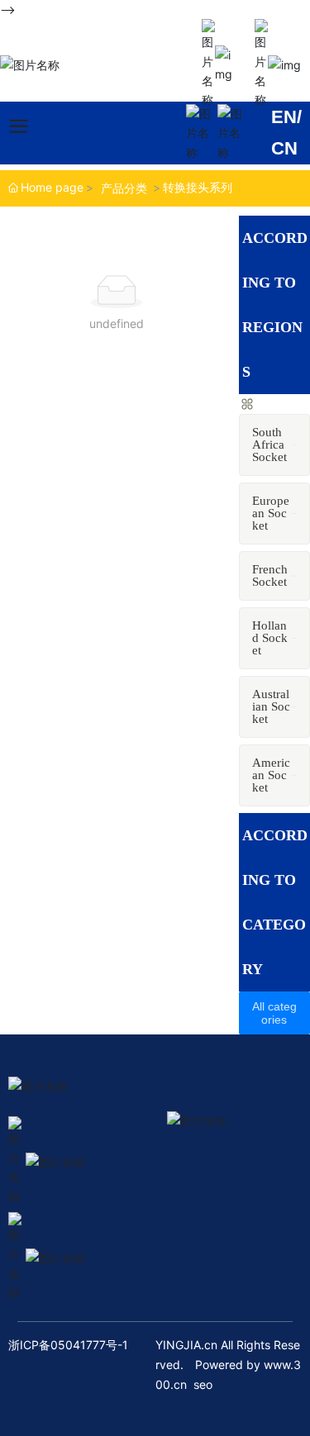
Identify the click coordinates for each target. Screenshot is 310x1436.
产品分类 (124, 188)
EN (284, 117)
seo (202, 1384)
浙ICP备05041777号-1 (68, 1345)
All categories (274, 1013)
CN (284, 148)
